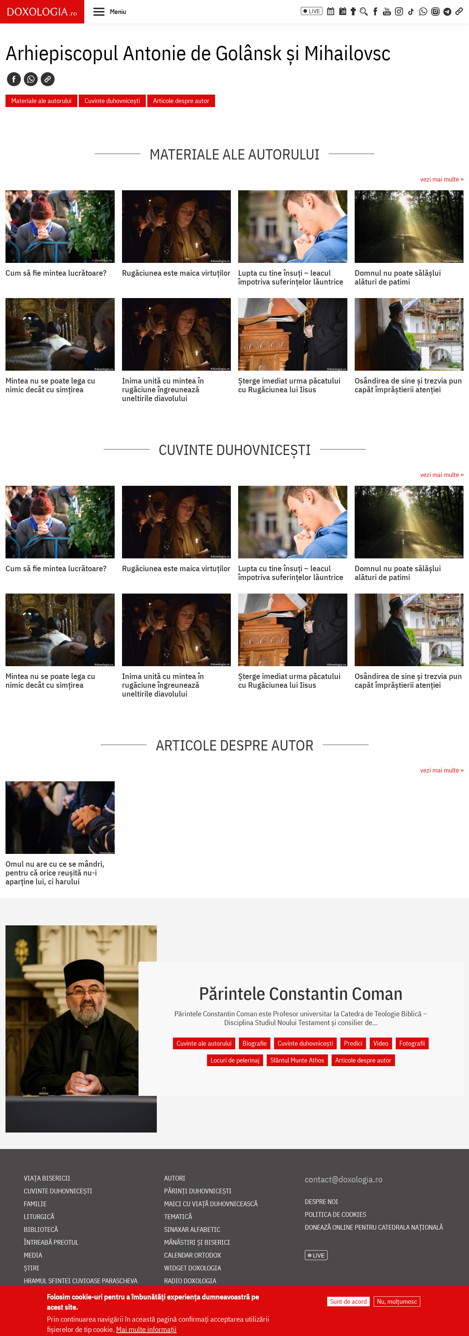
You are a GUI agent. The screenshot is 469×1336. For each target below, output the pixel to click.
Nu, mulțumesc (397, 1301)
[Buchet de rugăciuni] (353, 11)
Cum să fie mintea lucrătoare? (56, 272)
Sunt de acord (348, 1301)
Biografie (255, 1043)
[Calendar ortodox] (330, 11)
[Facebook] (375, 11)
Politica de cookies (335, 1215)
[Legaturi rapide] (459, 11)
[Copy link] (48, 79)
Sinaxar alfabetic (192, 1230)
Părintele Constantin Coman (301, 993)
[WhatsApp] (423, 11)
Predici (353, 1043)
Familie (35, 1204)
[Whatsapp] (31, 79)
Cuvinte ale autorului (204, 1043)
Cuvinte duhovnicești (112, 100)
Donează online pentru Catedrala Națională (374, 1228)
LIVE (314, 11)
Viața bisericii (47, 1178)
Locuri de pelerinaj (235, 1060)
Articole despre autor (181, 100)
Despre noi (321, 1202)
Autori (174, 1178)
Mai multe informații (146, 1329)
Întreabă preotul (51, 1243)
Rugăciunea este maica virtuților (176, 272)
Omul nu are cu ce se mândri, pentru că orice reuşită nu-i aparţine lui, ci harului (54, 872)
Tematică (178, 1217)
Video (380, 1043)
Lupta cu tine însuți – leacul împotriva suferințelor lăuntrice (290, 277)
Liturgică (39, 1217)
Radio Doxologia (190, 1281)
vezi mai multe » (442, 179)
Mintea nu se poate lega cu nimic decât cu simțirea (50, 385)
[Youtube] (387, 11)
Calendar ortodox (192, 1255)
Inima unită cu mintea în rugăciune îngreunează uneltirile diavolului (163, 389)
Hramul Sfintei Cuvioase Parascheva (80, 1281)
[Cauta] (364, 11)
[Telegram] (448, 11)
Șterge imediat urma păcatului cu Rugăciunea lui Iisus (289, 385)
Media (33, 1255)
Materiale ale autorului (41, 100)
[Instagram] (399, 11)
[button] (109, 11)
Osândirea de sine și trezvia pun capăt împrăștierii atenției (408, 385)
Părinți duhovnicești (198, 1191)
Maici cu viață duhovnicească (211, 1204)
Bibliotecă (41, 1230)
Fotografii (412, 1043)
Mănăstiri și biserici (197, 1243)
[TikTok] (411, 11)
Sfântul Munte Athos (297, 1060)
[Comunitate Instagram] (435, 11)
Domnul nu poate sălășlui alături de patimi (398, 277)
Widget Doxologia (192, 1268)
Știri (31, 1268)
